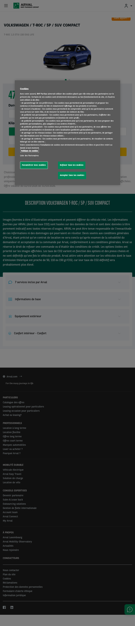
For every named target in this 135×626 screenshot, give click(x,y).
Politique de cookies (29, 151)
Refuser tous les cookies (71, 165)
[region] (67, 132)
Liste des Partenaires (29, 155)
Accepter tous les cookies (72, 175)
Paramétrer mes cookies (34, 165)
